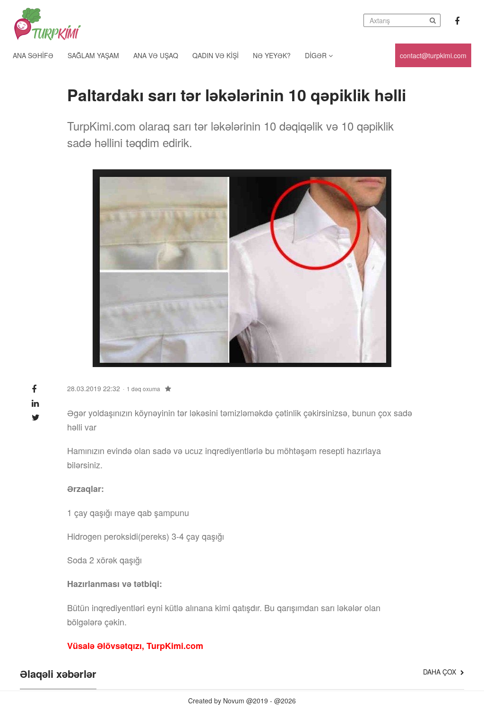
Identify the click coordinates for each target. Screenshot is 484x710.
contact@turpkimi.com (433, 55)
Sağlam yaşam (93, 55)
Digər (316, 55)
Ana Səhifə (33, 55)
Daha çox (440, 671)
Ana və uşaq (155, 55)
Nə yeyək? (272, 55)
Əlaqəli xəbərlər (58, 674)
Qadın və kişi (215, 55)
